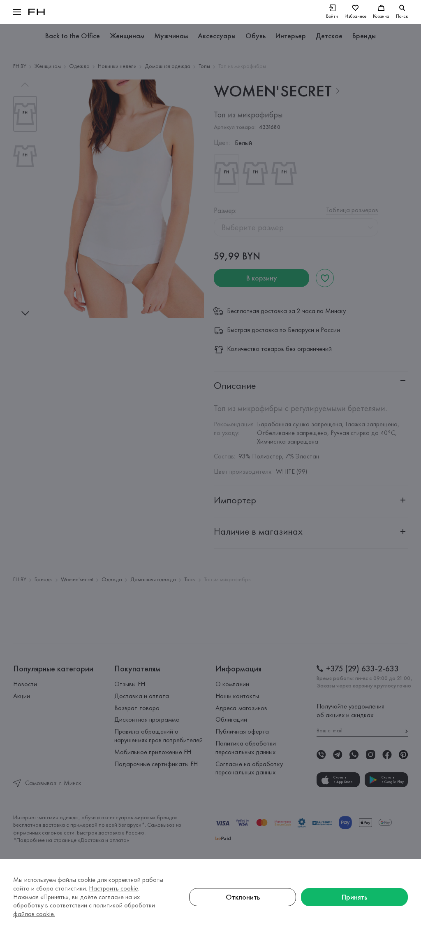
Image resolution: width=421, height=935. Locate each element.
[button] (17, 12)
